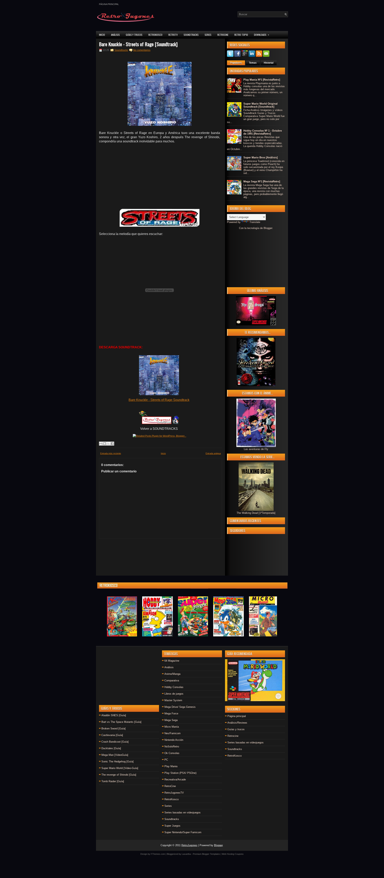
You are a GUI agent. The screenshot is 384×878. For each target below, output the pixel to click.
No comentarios (141, 50)
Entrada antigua (213, 453)
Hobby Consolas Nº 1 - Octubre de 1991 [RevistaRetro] (262, 132)
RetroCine (222, 34)
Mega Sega (171, 720)
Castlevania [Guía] (112, 735)
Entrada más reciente (110, 453)
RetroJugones (189, 845)
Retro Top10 (241, 34)
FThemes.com (158, 854)
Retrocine (232, 735)
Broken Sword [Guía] (113, 728)
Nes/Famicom (172, 733)
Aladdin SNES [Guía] (113, 715)
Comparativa (171, 680)
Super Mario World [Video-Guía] (119, 768)
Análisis (115, 34)
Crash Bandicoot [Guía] (115, 741)
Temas (253, 62)
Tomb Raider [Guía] (112, 781)
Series (208, 34)
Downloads (261, 34)
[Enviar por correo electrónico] (101, 444)
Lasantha (186, 854)
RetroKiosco (155, 34)
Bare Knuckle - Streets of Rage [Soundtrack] (138, 44)
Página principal (109, 4)
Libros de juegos (173, 693)
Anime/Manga (172, 673)
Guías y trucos (236, 729)
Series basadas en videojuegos (182, 812)
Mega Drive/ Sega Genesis (180, 706)
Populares (236, 62)
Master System (173, 700)
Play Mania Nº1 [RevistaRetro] (261, 79)
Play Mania (170, 766)
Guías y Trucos (134, 34)
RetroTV (173, 34)
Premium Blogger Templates (206, 854)
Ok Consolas (171, 753)
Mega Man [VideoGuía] (114, 754)
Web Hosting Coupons (233, 854)
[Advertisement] (159, 176)
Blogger (268, 228)
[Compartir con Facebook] (112, 444)
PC (166, 759)
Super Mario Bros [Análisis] (260, 157)
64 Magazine (171, 660)
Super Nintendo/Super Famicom (182, 832)
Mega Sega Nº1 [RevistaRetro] (261, 181)
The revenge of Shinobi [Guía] (118, 774)
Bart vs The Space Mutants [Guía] (121, 721)
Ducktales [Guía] (111, 748)
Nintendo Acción (173, 739)
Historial (268, 62)
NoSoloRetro (171, 746)
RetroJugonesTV (174, 792)
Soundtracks (191, 34)
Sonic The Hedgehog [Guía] (117, 761)
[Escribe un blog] (105, 444)
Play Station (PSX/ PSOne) (180, 772)
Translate (254, 222)
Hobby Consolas (173, 687)
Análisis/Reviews (237, 722)
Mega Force (171, 713)
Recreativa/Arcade (175, 779)
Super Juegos (172, 825)
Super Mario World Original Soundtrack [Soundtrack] (260, 105)
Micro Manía (171, 726)
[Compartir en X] (108, 444)
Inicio (102, 34)
